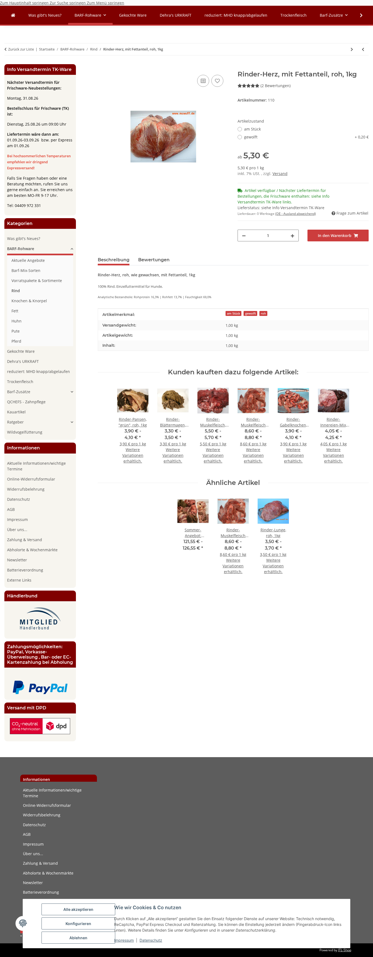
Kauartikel (16, 411)
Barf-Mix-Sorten (25, 270)
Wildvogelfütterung (24, 432)
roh (263, 313)
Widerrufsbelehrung (26, 489)
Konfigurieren (78, 923)
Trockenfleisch (20, 381)
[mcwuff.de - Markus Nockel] (13, 15)
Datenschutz (151, 940)
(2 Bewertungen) (275, 85)
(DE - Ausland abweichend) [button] (295, 213)
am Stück (252, 129)
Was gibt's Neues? (23, 238)
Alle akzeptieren (78, 909)
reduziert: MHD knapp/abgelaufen (38, 371)
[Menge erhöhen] (292, 235)
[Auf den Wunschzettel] (217, 81)
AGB (11, 509)
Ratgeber (15, 422)
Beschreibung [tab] (113, 259)
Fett (14, 310)
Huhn (16, 321)
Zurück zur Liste (21, 49)
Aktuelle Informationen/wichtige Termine (36, 466)
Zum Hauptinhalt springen (25, 2)
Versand (280, 173)
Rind (15, 290)
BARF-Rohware (20, 248)
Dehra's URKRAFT (23, 361)
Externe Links (19, 580)
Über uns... (17, 529)
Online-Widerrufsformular (31, 479)
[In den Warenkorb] (102, 67)
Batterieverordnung (25, 570)
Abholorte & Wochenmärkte (32, 549)
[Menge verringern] (244, 235)
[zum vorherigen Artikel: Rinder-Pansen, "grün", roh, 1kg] (363, 49)
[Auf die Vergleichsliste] (203, 81)
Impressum (124, 940)
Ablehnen (78, 937)
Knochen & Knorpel (29, 300)
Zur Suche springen (68, 2)
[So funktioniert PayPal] (40, 687)
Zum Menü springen (105, 2)
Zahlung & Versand (24, 539)
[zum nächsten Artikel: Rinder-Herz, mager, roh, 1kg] (351, 49)
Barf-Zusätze (18, 391)
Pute (15, 331)
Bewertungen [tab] (154, 259)
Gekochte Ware (21, 351)
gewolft (306, 137)
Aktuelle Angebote (28, 260)
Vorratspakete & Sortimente (36, 280)
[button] (357, 15)
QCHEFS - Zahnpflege (26, 401)
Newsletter (17, 559)
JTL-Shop (344, 950)
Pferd (16, 341)
